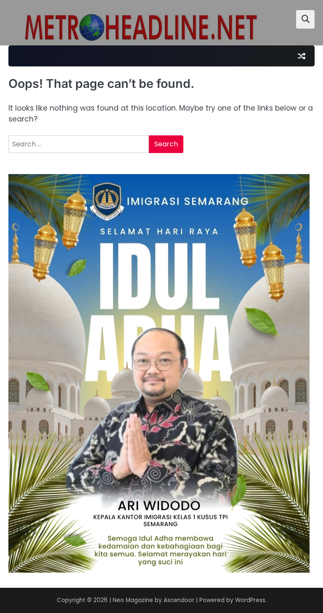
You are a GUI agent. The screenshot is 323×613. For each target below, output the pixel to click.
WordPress (250, 600)
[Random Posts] (301, 56)
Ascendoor (179, 600)
